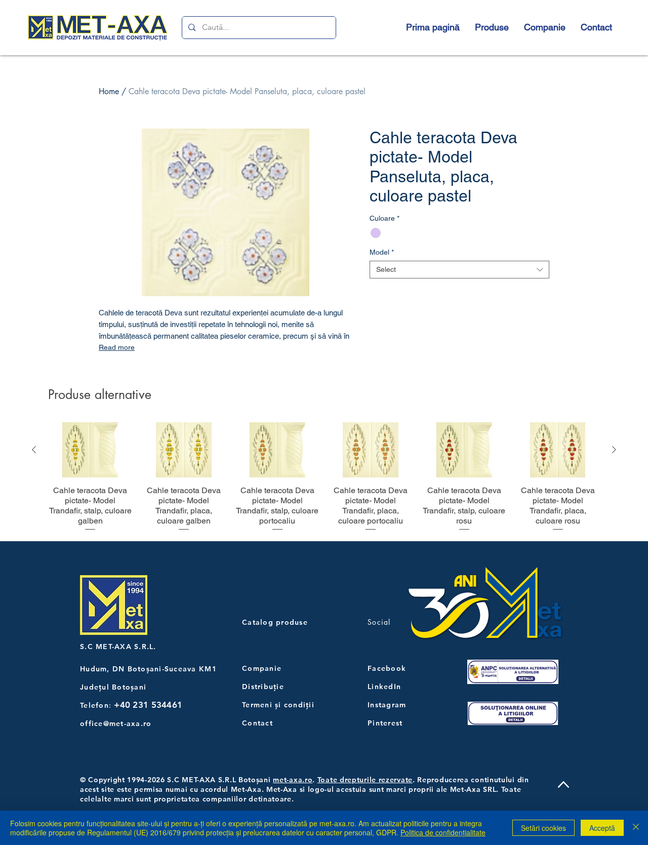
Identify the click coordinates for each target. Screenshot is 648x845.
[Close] (636, 828)
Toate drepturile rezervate (365, 779)
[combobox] (459, 269)
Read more (117, 347)
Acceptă (602, 828)
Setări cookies (543, 828)
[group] (324, 477)
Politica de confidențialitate (442, 832)
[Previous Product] (34, 450)
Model (382, 252)
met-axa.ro (292, 779)
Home (109, 91)
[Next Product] (614, 450)
